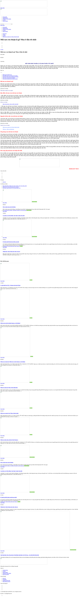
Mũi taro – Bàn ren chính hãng (8, 129)
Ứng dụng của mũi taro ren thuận (9, 77)
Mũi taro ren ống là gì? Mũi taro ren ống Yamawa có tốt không (12, 361)
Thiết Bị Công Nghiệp (7, 18)
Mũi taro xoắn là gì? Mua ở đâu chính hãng (9, 387)
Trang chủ (4, 33)
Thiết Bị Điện (5, 17)
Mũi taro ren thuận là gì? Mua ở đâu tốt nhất (11, 36)
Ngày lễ (4, 578)
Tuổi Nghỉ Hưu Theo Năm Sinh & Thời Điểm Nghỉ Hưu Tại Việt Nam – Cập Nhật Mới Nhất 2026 (19, 555)
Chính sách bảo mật (6, 580)
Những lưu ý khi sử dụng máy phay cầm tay (11, 186)
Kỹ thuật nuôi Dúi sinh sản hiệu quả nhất (11, 241)
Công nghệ (5, 16)
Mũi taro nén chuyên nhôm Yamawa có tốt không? (10, 323)
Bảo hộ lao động (73, 549)
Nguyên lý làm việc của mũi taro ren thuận (10, 76)
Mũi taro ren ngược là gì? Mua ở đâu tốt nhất (11, 127)
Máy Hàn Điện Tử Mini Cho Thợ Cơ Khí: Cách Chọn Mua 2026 (15, 185)
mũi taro (4, 181)
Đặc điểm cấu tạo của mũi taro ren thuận (10, 75)
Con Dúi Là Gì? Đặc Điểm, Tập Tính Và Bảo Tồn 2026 (14, 215)
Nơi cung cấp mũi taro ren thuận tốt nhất (10, 78)
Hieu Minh (5, 202)
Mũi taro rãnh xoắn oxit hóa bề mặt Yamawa (9, 439)
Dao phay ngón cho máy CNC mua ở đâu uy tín (11, 187)
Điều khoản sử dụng (6, 581)
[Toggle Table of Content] (1, 72)
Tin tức (4, 34)
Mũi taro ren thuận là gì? (7, 74)
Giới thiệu (4, 579)
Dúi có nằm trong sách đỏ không (9, 206)
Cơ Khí (4, 30)
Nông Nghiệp (5, 21)
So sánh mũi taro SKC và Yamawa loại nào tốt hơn (10, 285)
